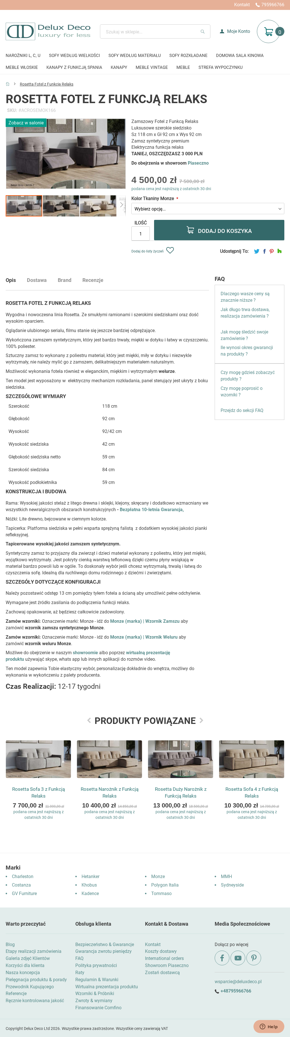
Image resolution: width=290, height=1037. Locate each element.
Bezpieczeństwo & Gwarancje (104, 944)
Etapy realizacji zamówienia (33, 951)
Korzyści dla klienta (25, 965)
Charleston (22, 876)
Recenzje (92, 280)
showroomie (85, 652)
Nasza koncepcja (23, 972)
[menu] (145, 62)
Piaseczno (198, 163)
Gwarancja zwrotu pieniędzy (103, 951)
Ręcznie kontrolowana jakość (35, 1000)
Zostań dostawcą (162, 972)
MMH (226, 876)
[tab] (16, 282)
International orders (164, 958)
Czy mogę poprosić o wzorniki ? (242, 392)
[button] (61, 206)
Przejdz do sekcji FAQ (242, 410)
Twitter (256, 251)
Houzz (280, 251)
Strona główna (8, 84)
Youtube (238, 958)
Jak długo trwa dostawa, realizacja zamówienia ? (245, 313)
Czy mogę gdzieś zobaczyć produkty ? (248, 376)
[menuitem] (23, 56)
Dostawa (37, 280)
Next (201, 720)
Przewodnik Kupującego (30, 986)
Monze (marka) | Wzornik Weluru (144, 637)
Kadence (90, 893)
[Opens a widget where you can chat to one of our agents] (268, 1027)
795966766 (272, 4)
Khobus (89, 885)
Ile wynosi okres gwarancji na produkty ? (247, 351)
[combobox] (155, 31)
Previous (89, 720)
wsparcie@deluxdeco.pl (238, 981)
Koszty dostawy (161, 951)
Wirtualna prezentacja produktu (106, 986)
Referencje (16, 993)
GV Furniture (24, 893)
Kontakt (242, 4)
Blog (10, 944)
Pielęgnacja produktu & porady (36, 979)
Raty (79, 972)
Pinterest (272, 251)
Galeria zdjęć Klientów (28, 958)
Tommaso (161, 893)
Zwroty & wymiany (93, 1000)
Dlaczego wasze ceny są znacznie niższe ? (245, 297)
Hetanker (90, 876)
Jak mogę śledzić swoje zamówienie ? (244, 335)
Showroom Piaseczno (167, 965)
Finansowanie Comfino (98, 1007)
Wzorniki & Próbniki (94, 993)
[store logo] (48, 31)
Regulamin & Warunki (96, 979)
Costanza (21, 885)
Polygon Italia (165, 885)
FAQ (79, 958)
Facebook (264, 251)
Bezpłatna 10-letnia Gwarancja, (152, 509)
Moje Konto (238, 31)
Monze (158, 876)
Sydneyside (232, 885)
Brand (64, 280)
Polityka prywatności (96, 965)
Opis (11, 280)
